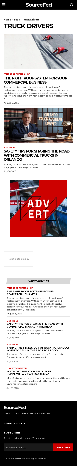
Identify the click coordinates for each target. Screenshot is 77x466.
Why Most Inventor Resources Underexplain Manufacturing (29, 373)
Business (10, 147)
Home (7, 19)
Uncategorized (17, 368)
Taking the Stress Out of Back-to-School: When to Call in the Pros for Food (38, 349)
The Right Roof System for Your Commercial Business (35, 80)
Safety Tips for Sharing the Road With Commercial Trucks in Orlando (36, 155)
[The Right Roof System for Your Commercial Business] (38, 51)
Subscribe (63, 447)
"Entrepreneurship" (17, 74)
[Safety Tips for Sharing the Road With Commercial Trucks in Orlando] (38, 125)
